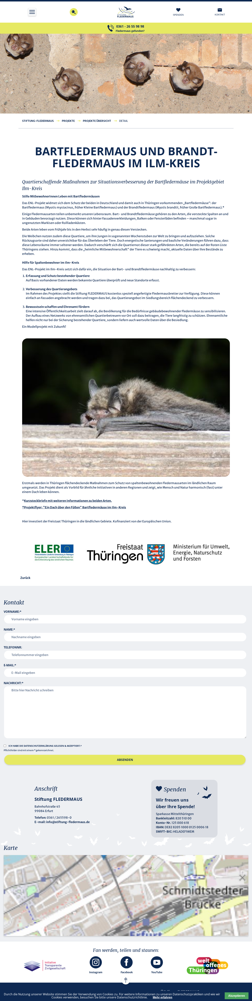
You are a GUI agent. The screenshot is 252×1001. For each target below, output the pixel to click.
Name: (9, 629)
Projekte (68, 121)
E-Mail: (10, 665)
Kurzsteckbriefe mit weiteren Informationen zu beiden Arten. (68, 501)
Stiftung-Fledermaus (38, 121)
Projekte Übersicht (97, 121)
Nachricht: (13, 683)
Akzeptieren (236, 995)
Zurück (25, 578)
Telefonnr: (13, 647)
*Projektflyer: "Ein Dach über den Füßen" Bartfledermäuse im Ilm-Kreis (74, 507)
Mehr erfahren (162, 997)
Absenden (125, 760)
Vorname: (12, 612)
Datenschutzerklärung (39, 745)
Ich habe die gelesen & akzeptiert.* (45, 745)
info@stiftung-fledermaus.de (68, 822)
